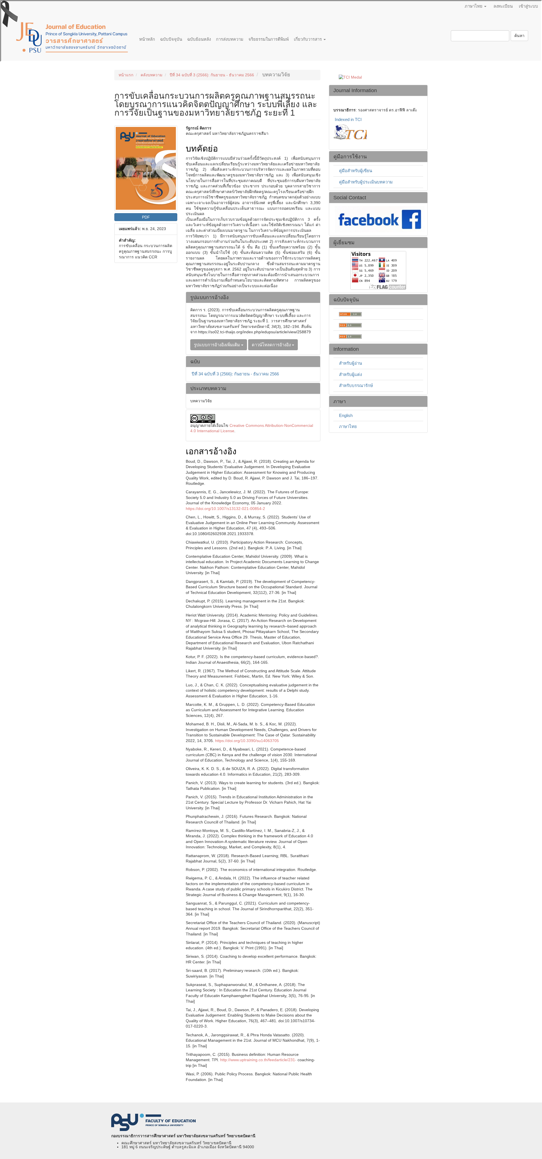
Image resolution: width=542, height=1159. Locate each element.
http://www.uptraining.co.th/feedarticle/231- (258, 1060)
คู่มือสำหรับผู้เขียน (355, 170)
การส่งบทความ (229, 39)
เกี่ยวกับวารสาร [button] (308, 39)
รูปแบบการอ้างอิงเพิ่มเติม (217, 344)
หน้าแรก (126, 75)
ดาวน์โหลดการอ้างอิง (272, 344)
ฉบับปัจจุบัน (171, 39)
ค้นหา (519, 35)
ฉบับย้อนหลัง (199, 39)
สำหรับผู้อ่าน (350, 363)
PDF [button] (146, 217)
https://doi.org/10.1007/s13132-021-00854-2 (225, 508)
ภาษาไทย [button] (474, 6)
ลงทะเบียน (503, 6)
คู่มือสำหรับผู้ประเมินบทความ (366, 182)
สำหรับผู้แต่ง (350, 374)
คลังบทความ (151, 75)
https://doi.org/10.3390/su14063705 (247, 740)
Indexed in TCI (348, 119)
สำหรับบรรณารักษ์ (356, 385)
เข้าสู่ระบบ (528, 6)
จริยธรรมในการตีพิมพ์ (268, 39)
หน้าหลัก (147, 39)
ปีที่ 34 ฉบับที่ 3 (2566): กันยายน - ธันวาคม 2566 (212, 75)
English (346, 415)
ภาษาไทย (348, 426)
